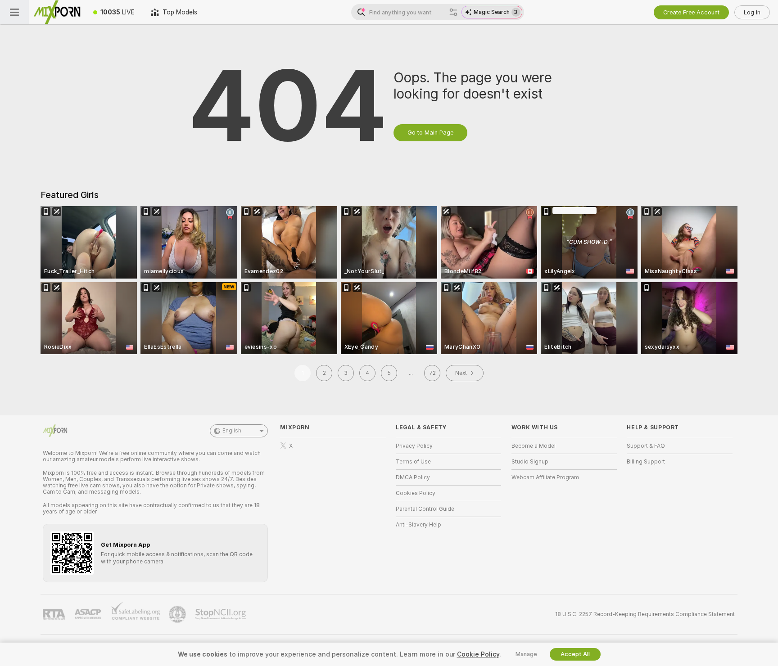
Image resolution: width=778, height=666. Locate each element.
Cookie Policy (478, 654)
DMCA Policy (413, 477)
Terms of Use (413, 462)
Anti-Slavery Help (418, 525)
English (231, 431)
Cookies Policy (415, 493)
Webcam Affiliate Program (545, 477)
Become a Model (533, 446)
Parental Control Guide (425, 509)
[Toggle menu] (14, 12)
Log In (752, 12)
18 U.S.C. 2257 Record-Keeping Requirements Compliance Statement (645, 614)
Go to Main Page (430, 132)
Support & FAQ (646, 446)
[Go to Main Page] (57, 12)
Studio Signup (529, 462)
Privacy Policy (414, 446)
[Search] (453, 12)
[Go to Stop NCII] (221, 614)
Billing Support (646, 462)
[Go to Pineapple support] (178, 614)
